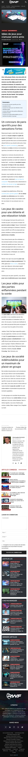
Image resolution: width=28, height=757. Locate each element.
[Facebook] (5, 727)
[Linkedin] (9, 727)
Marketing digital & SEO (15, 648)
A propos (11, 750)
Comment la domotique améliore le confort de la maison (17, 501)
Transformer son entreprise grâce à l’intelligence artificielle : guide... (17, 676)
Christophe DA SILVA (6, 39)
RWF (17, 755)
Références (5, 750)
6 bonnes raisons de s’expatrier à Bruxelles (16, 506)
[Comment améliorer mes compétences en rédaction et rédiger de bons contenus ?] (5, 628)
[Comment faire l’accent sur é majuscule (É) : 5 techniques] (5, 605)
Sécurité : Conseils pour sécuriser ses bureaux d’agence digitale (16, 667)
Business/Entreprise (15, 640)
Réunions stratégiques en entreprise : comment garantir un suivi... (17, 643)
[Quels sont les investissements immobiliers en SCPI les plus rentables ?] (5, 481)
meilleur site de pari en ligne (9, 184)
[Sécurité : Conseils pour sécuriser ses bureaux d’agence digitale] (5, 666)
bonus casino (14, 263)
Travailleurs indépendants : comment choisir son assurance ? (17, 659)
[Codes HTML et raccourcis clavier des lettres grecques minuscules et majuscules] (5, 573)
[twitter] (21, 463)
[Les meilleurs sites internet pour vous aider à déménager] (5, 494)
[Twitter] (22, 727)
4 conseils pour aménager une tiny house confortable (17, 473)
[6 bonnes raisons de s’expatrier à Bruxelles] (5, 507)
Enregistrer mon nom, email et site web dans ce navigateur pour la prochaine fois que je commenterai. (13, 546)
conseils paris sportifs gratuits (10, 193)
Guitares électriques (6, 749)
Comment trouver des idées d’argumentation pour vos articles (16, 613)
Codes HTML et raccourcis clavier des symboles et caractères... (16, 592)
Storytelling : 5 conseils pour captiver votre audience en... (16, 685)
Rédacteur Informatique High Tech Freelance (13, 741)
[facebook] (13, 463)
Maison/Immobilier (16, 6)
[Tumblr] (18, 727)
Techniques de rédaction (15, 603)
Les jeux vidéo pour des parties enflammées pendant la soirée (12, 112)
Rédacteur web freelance (10, 747)
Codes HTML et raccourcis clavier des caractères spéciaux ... (16, 584)
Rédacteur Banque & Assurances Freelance (13, 737)
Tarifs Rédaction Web (19, 733)
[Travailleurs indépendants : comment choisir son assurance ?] (5, 658)
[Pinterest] (14, 727)
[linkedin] (15, 463)
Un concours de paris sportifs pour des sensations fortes (11, 105)
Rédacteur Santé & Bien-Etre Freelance (13, 744)
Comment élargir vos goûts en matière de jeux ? (17, 486)
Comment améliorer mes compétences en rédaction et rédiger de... (17, 630)
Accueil (3, 6)
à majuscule (15, 749)
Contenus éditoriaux (15, 561)
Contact (14, 752)
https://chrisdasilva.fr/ (16, 438)
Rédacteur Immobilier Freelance (13, 739)
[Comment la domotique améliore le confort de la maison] (5, 501)
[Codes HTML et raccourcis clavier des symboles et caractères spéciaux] (5, 591)
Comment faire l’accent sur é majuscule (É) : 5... (16, 606)
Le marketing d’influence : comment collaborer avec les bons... (17, 651)
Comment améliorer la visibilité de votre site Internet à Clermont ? (7, 429)
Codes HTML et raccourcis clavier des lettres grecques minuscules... (16, 575)
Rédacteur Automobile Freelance (13, 736)
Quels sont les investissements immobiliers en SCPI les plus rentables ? (18, 481)
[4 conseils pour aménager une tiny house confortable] (5, 474)
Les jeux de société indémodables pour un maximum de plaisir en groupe (12, 115)
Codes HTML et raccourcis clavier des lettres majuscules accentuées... (16, 565)
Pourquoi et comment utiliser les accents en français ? (16, 621)
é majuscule (21, 749)
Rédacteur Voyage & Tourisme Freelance (13, 746)
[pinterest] (18, 463)
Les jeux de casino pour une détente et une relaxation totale (12, 108)
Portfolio (8, 6)
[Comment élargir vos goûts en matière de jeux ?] (5, 488)
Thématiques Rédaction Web (13, 734)
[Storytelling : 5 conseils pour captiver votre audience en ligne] (5, 684)
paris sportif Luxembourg (10, 145)
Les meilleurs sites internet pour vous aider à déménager (17, 494)
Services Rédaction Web (8, 733)
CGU (16, 750)
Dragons (20, 747)
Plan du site (21, 750)
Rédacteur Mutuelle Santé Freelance (13, 742)
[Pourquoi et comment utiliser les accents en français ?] (5, 620)
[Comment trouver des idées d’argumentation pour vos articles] (5, 612)
